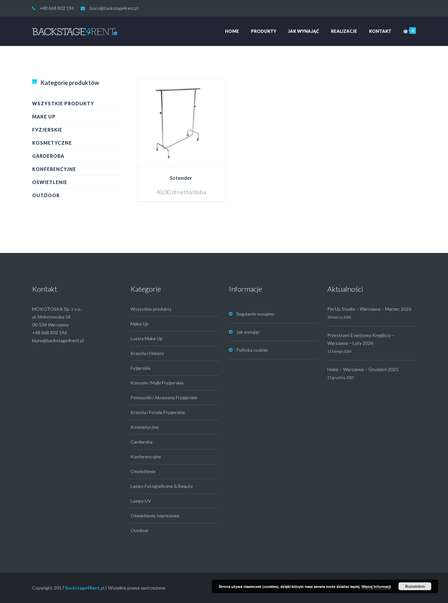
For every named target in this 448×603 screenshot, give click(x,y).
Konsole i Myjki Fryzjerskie (157, 382)
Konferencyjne (54, 169)
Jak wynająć (303, 31)
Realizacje (344, 31)
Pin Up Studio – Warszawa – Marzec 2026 (369, 309)
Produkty (263, 31)
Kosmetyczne (52, 143)
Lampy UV (141, 501)
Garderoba (48, 156)
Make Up (44, 116)
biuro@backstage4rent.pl (114, 8)
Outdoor (46, 195)
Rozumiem (415, 586)
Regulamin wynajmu (255, 314)
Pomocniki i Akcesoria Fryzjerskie (164, 397)
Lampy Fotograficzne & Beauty (162, 486)
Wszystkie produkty (63, 103)
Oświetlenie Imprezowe (155, 515)
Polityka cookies (252, 350)
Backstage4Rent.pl (84, 588)
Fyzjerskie (47, 130)
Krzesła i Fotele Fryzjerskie (158, 412)
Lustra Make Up (147, 338)
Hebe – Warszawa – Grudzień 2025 (362, 369)
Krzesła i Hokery (147, 353)
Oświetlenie (49, 182)
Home (232, 31)
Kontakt (380, 31)
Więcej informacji (376, 586)
